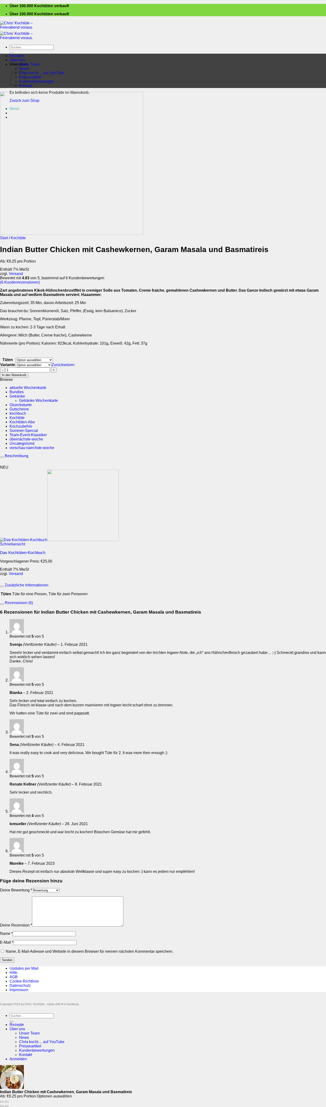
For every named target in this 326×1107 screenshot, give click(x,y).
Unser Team (29, 64)
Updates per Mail (24, 968)
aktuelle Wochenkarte (28, 388)
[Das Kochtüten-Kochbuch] (59, 540)
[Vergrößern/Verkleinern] (7, 1101)
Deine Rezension (16, 925)
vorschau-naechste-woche (32, 448)
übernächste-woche (26, 439)
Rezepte (17, 56)
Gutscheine (19, 409)
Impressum (19, 990)
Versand (16, 274)
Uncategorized (22, 443)
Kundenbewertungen (37, 81)
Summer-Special (24, 431)
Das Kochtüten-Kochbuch (22, 552)
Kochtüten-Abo (22, 422)
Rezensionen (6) (18, 603)
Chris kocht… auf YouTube (41, 73)
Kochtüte (18, 238)
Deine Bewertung (16, 890)
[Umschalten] (2, 457)
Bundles (17, 392)
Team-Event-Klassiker (28, 435)
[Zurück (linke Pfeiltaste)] (2, 1106)
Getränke (17, 396)
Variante (7, 365)
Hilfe (13, 973)
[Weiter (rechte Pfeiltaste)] (7, 1106)
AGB (14, 977)
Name (6, 933)
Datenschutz (20, 985)
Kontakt (25, 86)
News (24, 1037)
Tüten (7, 360)
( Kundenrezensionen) (20, 282)
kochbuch (18, 413)
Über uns (17, 60)
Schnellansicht (12, 544)
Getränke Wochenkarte (38, 400)
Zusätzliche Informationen (26, 585)
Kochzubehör (21, 426)
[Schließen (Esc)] (2, 1101)
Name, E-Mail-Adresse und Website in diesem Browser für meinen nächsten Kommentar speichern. (89, 951)
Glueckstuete (21, 405)
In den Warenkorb (14, 375)
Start (4, 238)
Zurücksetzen (63, 365)
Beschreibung (16, 456)
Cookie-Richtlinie (24, 981)
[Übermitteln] (11, 53)
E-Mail (6, 942)
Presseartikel (30, 77)
